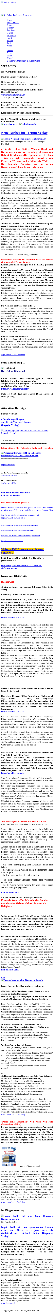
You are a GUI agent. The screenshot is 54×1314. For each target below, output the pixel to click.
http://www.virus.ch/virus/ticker (12, 541)
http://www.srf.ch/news (9, 475)
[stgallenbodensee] (16, 15)
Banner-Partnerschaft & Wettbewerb (23, 61)
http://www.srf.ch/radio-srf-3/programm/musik (17, 530)
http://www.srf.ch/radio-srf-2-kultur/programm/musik (19, 525)
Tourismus (11, 30)
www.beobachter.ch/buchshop (13, 1114)
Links (9, 55)
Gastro (10, 33)
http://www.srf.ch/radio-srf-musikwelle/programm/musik (20, 535)
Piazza (10, 50)
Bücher (10, 28)
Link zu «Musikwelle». (11, 495)
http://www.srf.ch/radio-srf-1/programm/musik (20, 515)
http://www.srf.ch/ (8, 465)
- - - (3, 977)
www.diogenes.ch (8, 1303)
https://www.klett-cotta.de (12, 617)
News (9, 53)
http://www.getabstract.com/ (15, 389)
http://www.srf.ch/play (8, 483)
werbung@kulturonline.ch (13, 95)
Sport (9, 38)
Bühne (10, 25)
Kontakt (10, 58)
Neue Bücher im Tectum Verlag (24, 133)
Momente (11, 35)
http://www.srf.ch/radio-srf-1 (13, 518)
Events (10, 40)
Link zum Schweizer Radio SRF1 (15, 493)
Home (10, 20)
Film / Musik (13, 22)
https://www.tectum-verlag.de (13, 355)
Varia (9, 45)
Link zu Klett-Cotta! (10, 892)
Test (9, 43)
